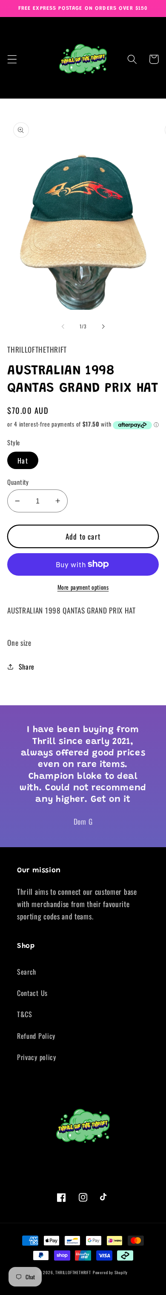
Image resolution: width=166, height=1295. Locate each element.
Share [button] (26, 667)
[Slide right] (103, 326)
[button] (12, 59)
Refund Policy (36, 1036)
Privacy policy (36, 1057)
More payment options (83, 587)
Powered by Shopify (110, 1272)
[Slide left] (63, 326)
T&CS (24, 1014)
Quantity (18, 482)
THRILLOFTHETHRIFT (73, 1272)
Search (26, 972)
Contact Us (32, 993)
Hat (22, 460)
